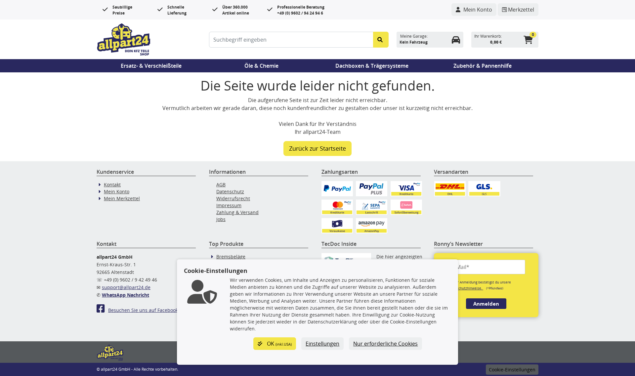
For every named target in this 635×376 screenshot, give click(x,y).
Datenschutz (230, 191)
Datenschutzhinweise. (465, 288)
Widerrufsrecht (233, 198)
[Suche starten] (381, 40)
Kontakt (112, 184)
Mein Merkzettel (122, 198)
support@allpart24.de (126, 287)
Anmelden (486, 303)
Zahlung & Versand (237, 212)
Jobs (221, 219)
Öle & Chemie (261, 65)
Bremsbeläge (230, 256)
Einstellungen (322, 343)
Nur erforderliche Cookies (385, 343)
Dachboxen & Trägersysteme (371, 65)
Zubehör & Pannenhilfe (482, 65)
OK (279, 343)
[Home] (124, 38)
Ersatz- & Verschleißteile (151, 65)
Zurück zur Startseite (317, 148)
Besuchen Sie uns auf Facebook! (143, 310)
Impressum (228, 205)
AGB (221, 184)
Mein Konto (116, 191)
